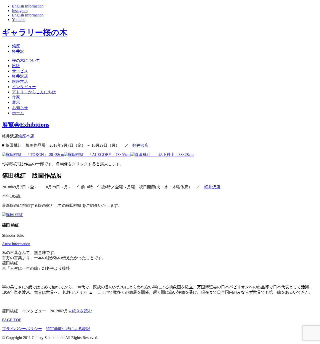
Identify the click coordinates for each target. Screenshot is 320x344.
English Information (28, 6)
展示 (16, 102)
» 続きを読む (80, 311)
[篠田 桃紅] (12, 215)
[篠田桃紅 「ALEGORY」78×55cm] (97, 154)
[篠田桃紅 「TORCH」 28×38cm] (33, 154)
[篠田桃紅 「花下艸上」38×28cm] (162, 154)
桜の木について (26, 60)
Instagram (20, 10)
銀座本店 (20, 81)
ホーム (18, 113)
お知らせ (20, 108)
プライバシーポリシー (22, 329)
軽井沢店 (20, 76)
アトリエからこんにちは (34, 92)
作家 (16, 97)
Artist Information (16, 244)
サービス (20, 71)
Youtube (18, 19)
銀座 (16, 46)
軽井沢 (18, 51)
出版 (16, 66)
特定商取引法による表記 (68, 329)
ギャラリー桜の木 (34, 32)
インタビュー (24, 87)
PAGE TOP (11, 320)
